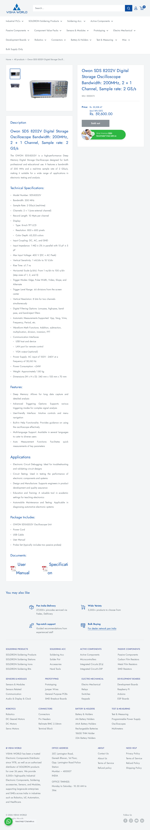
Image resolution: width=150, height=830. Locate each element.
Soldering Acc (57, 654)
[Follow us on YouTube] (136, 821)
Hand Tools (55, 669)
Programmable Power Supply (126, 719)
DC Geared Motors (15, 719)
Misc (124, 40)
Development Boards (16, 40)
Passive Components (16, 30)
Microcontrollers (88, 659)
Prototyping (99, 30)
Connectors (57, 40)
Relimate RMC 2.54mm (50, 723)
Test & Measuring (105, 40)
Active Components (100, 21)
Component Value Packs (46, 30)
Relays (85, 689)
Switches (86, 694)
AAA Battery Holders (85, 723)
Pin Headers (44, 719)
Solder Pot (55, 659)
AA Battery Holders (84, 719)
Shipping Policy (134, 768)
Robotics (39, 40)
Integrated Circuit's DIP (91, 669)
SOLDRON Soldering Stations (20, 659)
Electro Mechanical (122, 30)
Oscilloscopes (119, 723)
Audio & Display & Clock (18, 698)
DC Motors (11, 723)
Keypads (86, 698)
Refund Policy (133, 763)
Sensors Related (13, 689)
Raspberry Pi (123, 689)
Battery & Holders (79, 40)
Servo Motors (12, 728)
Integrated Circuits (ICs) (91, 664)
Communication (13, 694)
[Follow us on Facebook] (125, 821)
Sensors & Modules (76, 30)
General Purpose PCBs (56, 694)
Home (8, 59)
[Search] (128, 8)
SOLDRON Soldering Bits (18, 669)
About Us (102, 758)
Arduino (121, 694)
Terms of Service (106, 763)
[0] (142, 8)
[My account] (135, 8)
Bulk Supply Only (14, 49)
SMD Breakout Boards (56, 698)
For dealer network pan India (102, 628)
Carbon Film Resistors (128, 659)
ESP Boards (123, 698)
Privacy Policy (133, 753)
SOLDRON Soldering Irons (19, 664)
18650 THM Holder (85, 733)
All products (19, 59)
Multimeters (117, 728)
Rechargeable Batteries (86, 728)
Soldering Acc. (74, 21)
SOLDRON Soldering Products (44, 21)
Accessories (55, 664)
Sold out (95, 123)
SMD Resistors (125, 669)
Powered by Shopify (14, 818)
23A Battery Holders (85, 738)
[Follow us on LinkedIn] (142, 821)
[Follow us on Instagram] (131, 821)
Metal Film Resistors (127, 664)
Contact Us (103, 753)
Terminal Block (46, 728)
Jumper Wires (51, 689)
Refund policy (104, 768)
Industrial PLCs (13, 21)
